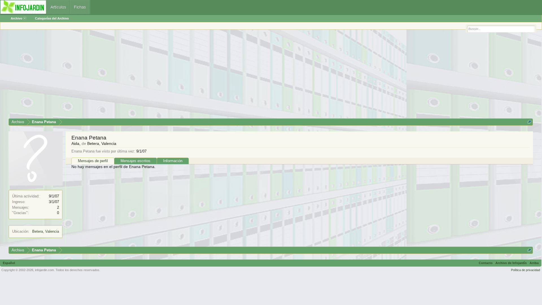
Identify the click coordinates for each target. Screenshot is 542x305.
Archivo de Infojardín (511, 263)
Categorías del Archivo (52, 18)
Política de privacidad (525, 270)
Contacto (486, 263)
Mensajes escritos (135, 161)
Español (9, 263)
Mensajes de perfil (93, 161)
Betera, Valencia (45, 231)
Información (172, 161)
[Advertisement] (177, 76)
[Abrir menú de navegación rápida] (529, 122)
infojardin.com (44, 270)
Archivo (16, 18)
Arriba (534, 263)
